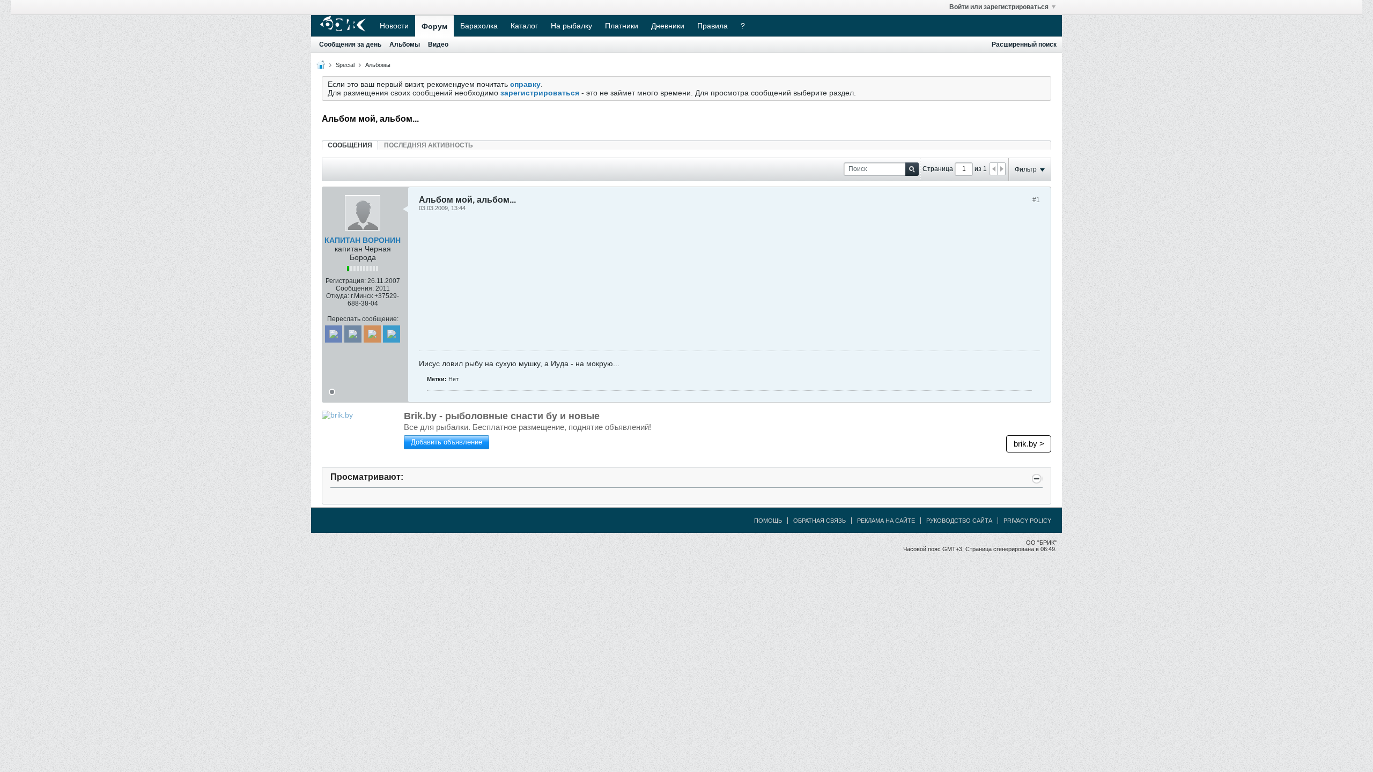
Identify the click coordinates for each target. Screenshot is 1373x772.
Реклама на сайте (886, 520)
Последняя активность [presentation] (428, 145)
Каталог (524, 25)
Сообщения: (355, 288)
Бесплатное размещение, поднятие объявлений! (527, 427)
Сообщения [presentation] (350, 145)
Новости (394, 25)
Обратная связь (819, 520)
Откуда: (337, 296)
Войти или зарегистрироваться (999, 7)
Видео (438, 44)
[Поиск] (912, 169)
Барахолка (479, 25)
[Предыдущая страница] (994, 169)
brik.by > (1029, 443)
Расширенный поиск (1024, 44)
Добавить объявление (446, 442)
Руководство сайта (959, 520)
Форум (434, 26)
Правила (712, 25)
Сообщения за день (350, 44)
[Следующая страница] (1001, 169)
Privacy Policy (1027, 520)
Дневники (667, 25)
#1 (1036, 200)
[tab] (350, 145)
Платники (621, 25)
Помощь (768, 520)
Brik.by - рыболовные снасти (502, 416)
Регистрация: (346, 281)
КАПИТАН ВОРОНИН (362, 240)
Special (345, 65)
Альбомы (404, 44)
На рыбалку (571, 25)
